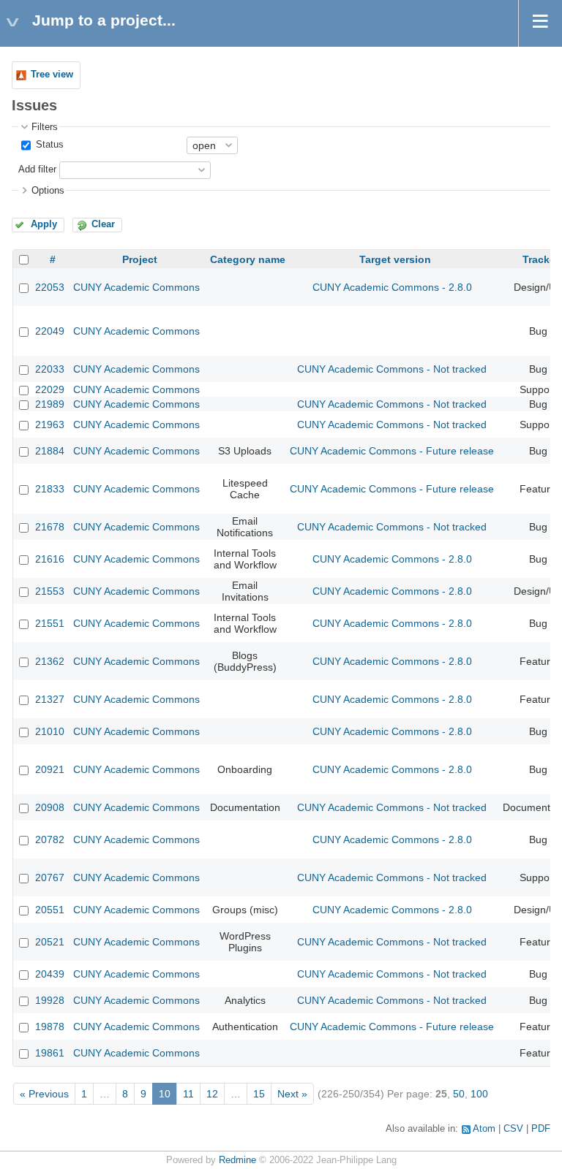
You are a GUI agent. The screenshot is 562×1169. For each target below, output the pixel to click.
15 (259, 1094)
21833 (49, 489)
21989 (49, 404)
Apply (44, 224)
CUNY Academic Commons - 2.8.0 (392, 287)
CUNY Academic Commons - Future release (392, 451)
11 (188, 1094)
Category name (247, 259)
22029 (49, 389)
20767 (49, 877)
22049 (49, 331)
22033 (49, 369)
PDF (540, 1129)
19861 (49, 1053)
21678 (49, 527)
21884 (49, 451)
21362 (49, 661)
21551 (49, 623)
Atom (484, 1129)
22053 (49, 287)
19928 (49, 1000)
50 (459, 1094)
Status (48, 145)
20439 (49, 974)
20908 (49, 807)
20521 (49, 942)
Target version (395, 259)
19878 (49, 1026)
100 (479, 1094)
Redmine (237, 1160)
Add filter (37, 169)
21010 (49, 731)
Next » (292, 1094)
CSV (513, 1129)
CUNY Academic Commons (136, 287)
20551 (49, 909)
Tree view (52, 74)
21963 (49, 424)
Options (47, 191)
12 (212, 1094)
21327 (49, 699)
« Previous (44, 1094)
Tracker (540, 259)
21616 (49, 559)
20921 (49, 769)
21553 (49, 591)
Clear (103, 224)
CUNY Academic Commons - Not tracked (392, 369)
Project (139, 259)
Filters (44, 127)
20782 (49, 839)
